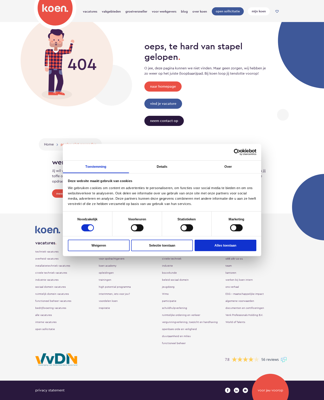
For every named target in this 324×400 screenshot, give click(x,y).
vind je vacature (163, 103)
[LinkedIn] (236, 390)
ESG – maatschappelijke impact (244, 294)
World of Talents (235, 322)
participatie (169, 301)
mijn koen (259, 11)
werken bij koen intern (239, 280)
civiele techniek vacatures (51, 273)
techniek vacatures (46, 251)
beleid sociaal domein (175, 280)
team (228, 265)
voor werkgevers (164, 11)
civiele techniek (171, 258)
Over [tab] (228, 166)
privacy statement (50, 390)
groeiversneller (136, 11)
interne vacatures (45, 322)
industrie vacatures (46, 280)
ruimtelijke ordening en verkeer (181, 315)
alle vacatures (43, 315)
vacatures (90, 11)
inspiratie (104, 308)
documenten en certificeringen (244, 308)
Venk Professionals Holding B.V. (244, 315)
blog (184, 11)
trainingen (105, 280)
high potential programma (115, 287)
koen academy (107, 265)
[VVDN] (56, 360)
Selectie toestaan (162, 245)
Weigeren (98, 245)
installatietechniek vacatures (52, 265)
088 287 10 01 (234, 258)
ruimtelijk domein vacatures (52, 294)
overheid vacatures (46, 258)
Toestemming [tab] (95, 166)
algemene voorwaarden (239, 301)
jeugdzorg (168, 287)
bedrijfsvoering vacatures (50, 308)
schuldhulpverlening (174, 308)
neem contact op (164, 120)
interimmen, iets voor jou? (114, 294)
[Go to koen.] (49, 144)
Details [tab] (162, 166)
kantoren (230, 273)
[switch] (137, 227)
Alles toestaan (225, 245)
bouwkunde (169, 273)
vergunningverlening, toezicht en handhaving (190, 322)
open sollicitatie (228, 11)
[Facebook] (227, 390)
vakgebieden (111, 11)
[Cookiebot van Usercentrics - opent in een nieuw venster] (237, 152)
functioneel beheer (174, 343)
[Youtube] (245, 390)
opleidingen (106, 273)
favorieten (277, 11)
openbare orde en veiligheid (179, 329)
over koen (199, 11)
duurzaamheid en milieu (176, 336)
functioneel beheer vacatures (53, 301)
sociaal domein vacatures (50, 287)
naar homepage (163, 86)
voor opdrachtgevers (111, 258)
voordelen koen (108, 301)
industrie (167, 265)
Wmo (165, 294)
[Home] (55, 14)
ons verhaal (232, 287)
